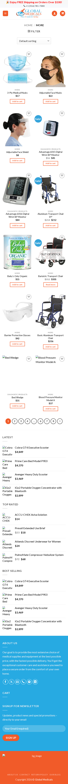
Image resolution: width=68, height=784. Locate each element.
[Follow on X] (11, 682)
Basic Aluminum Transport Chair (50, 337)
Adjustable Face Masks (50, 92)
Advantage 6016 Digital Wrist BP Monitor (17, 215)
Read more (50, 284)
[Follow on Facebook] (5, 682)
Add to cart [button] (17, 101)
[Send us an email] (17, 682)
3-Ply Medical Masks (17, 92)
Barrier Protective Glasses (17, 335)
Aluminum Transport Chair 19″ (51, 215)
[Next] (60, 421)
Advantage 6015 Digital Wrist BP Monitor (50, 153)
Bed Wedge (17, 397)
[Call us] (23, 682)
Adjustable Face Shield (17, 152)
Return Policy (39, 774)
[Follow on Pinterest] (29, 682)
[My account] (54, 13)
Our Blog (55, 774)
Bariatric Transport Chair (50, 276)
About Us (12, 774)
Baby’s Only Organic (17, 276)
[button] (5, 13)
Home (28, 25)
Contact (24, 774)
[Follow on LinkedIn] (35, 682)
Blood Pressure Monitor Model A (51, 399)
